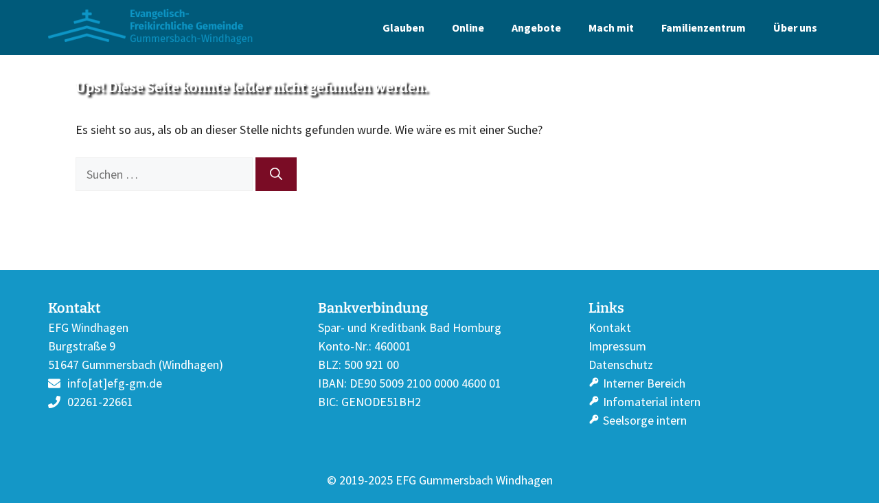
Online (468, 27)
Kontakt (610, 327)
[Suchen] (276, 174)
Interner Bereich (644, 383)
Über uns (795, 27)
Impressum (617, 346)
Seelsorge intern (645, 420)
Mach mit (611, 27)
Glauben (403, 27)
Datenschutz (621, 364)
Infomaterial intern (651, 402)
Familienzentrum (703, 27)
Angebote (536, 27)
